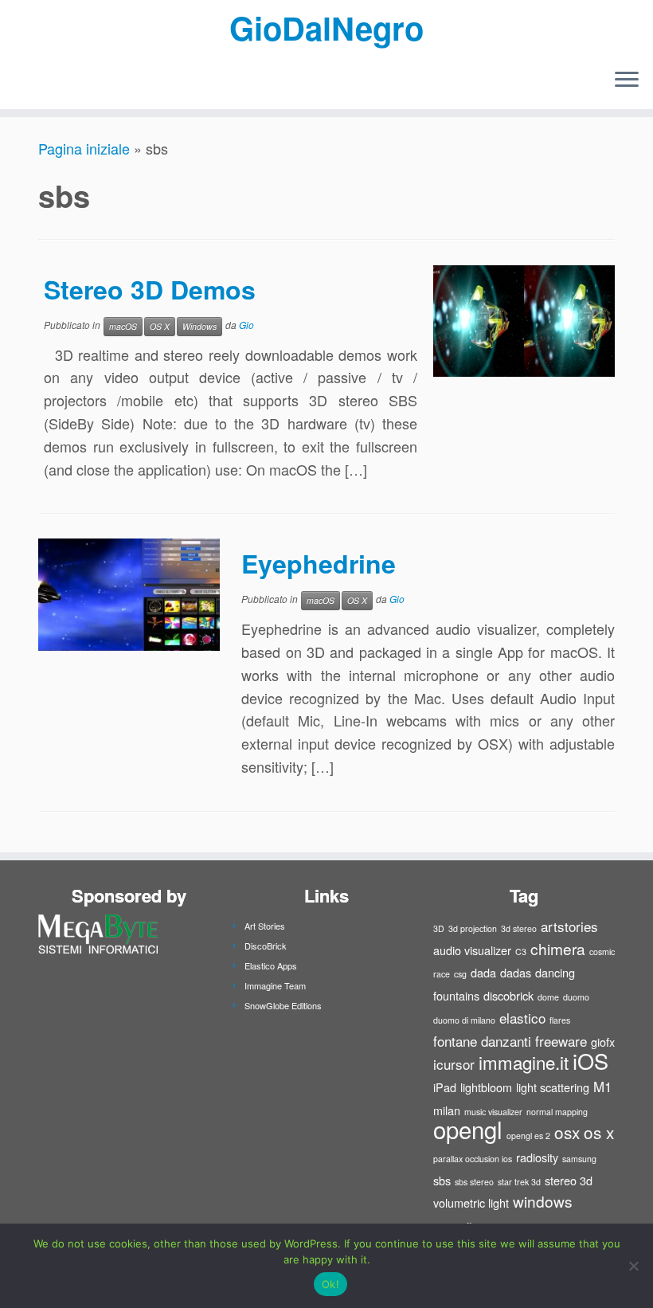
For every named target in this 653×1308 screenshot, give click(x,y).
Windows (199, 326)
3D (438, 928)
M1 (602, 1086)
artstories (569, 926)
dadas (515, 972)
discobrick (508, 995)
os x (599, 1132)
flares (559, 1020)
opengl (467, 1128)
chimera (557, 948)
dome (548, 997)
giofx (603, 1041)
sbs (442, 1180)
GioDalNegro (326, 28)
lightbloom (486, 1087)
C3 (520, 952)
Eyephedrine (318, 563)
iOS (590, 1060)
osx (567, 1132)
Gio (246, 324)
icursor (454, 1064)
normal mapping (557, 1112)
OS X (160, 326)
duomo (576, 997)
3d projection (472, 928)
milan (446, 1110)
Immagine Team (275, 985)
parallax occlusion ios (472, 1159)
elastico (522, 1018)
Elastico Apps (270, 965)
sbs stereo (474, 1182)
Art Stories (264, 925)
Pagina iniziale (84, 148)
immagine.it (524, 1062)
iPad (444, 1087)
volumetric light (471, 1202)
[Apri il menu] (627, 80)
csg (460, 974)
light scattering (552, 1087)
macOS (123, 326)
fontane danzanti (482, 1041)
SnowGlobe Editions (283, 1005)
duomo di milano (464, 1020)
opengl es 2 (528, 1136)
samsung (579, 1159)
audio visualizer (472, 950)
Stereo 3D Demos (150, 289)
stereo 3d (568, 1180)
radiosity (537, 1157)
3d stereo (519, 928)
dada (483, 972)
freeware (561, 1041)
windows (543, 1201)
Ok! (330, 1284)
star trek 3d (519, 1182)
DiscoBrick (265, 945)
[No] (633, 1266)
